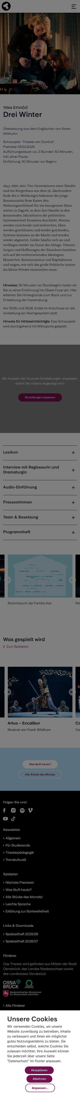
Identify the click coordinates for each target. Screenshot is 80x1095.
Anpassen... (40, 1088)
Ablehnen (39, 1078)
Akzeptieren (39, 1070)
